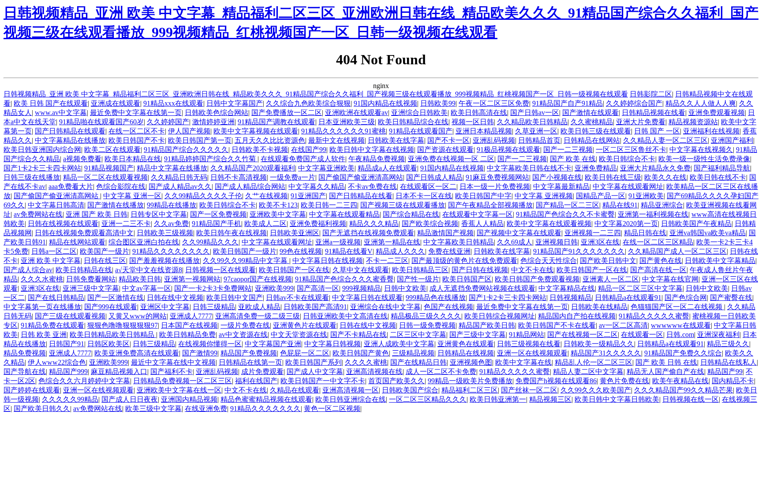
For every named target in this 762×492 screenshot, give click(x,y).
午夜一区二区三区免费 (494, 103)
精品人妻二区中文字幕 (588, 371)
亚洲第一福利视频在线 (653, 214)
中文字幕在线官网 (670, 279)
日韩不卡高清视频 (238, 177)
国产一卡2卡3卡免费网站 (213, 288)
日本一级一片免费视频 (494, 186)
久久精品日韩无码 (179, 177)
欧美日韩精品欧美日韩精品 (113, 334)
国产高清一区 (318, 288)
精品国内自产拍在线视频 (577, 316)
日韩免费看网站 (91, 279)
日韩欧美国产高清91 (315, 307)
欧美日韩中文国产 (234, 297)
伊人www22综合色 (57, 362)
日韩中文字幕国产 (234, 103)
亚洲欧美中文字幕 (278, 214)
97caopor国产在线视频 (258, 279)
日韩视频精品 (570, 297)
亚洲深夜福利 (718, 334)
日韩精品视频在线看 (653, 112)
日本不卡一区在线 (424, 196)
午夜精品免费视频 (376, 159)
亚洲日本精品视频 (484, 131)
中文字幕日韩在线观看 (367, 297)
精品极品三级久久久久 (426, 316)
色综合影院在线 (121, 186)
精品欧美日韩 (140, 279)
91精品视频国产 (109, 168)
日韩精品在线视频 (465, 353)
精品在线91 (620, 205)
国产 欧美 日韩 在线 (666, 362)
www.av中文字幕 (61, 112)
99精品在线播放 (171, 205)
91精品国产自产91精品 (567, 103)
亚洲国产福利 (732, 140)
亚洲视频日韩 (556, 242)
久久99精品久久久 (210, 242)
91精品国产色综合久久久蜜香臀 (344, 279)
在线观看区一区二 (428, 186)
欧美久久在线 (665, 177)
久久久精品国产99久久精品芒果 (683, 390)
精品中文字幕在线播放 (172, 168)
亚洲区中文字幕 (165, 307)
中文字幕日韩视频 (332, 344)
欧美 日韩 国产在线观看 (51, 103)
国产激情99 (199, 353)
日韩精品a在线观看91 (628, 297)
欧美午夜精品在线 (680, 381)
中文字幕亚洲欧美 (326, 168)
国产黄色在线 (660, 260)
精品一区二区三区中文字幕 (640, 288)
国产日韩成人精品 (434, 177)
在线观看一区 (642, 334)
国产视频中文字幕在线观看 (519, 233)
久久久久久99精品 (70, 399)
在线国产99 (308, 149)
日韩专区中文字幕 (159, 214)
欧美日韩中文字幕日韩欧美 (617, 399)
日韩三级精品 (214, 307)
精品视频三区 (550, 399)
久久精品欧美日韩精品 (532, 122)
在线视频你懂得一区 (210, 344)
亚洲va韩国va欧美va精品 (707, 233)
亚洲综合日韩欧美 (419, 112)
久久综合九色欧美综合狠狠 (308, 103)
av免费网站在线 (38, 214)
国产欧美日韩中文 (608, 260)
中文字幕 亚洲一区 (132, 196)
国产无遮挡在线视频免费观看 (368, 233)
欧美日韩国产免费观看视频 (537, 279)
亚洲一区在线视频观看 (532, 353)
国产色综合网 (686, 297)
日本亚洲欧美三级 (346, 122)
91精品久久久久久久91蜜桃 (343, 131)
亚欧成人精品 (259, 307)
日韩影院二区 (651, 94)
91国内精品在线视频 (385, 103)
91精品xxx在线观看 (173, 103)
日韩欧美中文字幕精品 (720, 260)
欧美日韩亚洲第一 (498, 399)
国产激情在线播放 (115, 205)
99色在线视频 (301, 251)
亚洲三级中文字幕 (91, 288)
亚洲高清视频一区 (350, 390)
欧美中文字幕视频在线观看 (255, 131)
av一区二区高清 (623, 325)
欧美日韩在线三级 (613, 177)
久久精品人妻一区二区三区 (665, 140)
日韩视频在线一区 (690, 399)
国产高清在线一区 (658, 270)
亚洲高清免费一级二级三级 (257, 316)
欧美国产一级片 (104, 251)
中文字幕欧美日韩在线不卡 (529, 168)
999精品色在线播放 (436, 297)
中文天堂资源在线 (299, 334)
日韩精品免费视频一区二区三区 (182, 381)
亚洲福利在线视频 (711, 131)
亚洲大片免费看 (640, 122)
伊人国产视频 (189, 131)
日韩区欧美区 (108, 344)
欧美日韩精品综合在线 (413, 122)
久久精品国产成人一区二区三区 (677, 251)
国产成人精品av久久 (180, 186)
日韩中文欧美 (405, 288)
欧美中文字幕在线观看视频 (549, 223)
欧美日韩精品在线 (84, 270)
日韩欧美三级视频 (165, 233)
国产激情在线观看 (590, 112)
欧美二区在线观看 (112, 149)
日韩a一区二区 (54, 251)
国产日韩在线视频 (480, 270)
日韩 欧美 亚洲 (44, 334)
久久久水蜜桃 (42, 279)
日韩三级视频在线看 (528, 344)
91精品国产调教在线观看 (276, 122)
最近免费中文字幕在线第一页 (136, 112)
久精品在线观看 (294, 390)
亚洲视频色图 (471, 362)
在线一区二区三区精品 (658, 242)
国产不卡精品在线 (358, 334)
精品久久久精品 (374, 223)
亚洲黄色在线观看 (465, 344)
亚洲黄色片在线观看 (304, 325)
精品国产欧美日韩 (487, 325)
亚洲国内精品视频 (189, 399)
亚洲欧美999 (274, 288)
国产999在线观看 (110, 307)
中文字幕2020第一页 (626, 223)
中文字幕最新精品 (561, 186)
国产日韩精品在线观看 (70, 131)
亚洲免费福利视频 (318, 223)
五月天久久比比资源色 (270, 140)
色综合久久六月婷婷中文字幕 (84, 381)
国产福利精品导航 (722, 168)
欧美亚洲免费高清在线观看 (136, 353)
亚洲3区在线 (600, 242)
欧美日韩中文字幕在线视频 (371, 149)
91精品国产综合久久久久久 (186, 149)
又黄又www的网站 (137, 316)
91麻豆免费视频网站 (497, 177)
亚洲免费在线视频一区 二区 (451, 159)
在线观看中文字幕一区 (477, 214)
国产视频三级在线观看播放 (402, 205)
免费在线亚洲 (449, 251)
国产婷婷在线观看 (32, 390)
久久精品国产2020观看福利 (252, 168)
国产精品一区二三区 (567, 205)
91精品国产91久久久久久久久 (579, 251)
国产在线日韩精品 (56, 297)
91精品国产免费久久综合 (683, 353)
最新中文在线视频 (336, 140)
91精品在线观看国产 (420, 131)
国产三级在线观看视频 (70, 316)
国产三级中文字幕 (477, 334)
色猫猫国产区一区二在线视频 (677, 307)
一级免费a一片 (292, 177)
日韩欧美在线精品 (599, 307)
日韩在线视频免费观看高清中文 (84, 233)
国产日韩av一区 (534, 112)
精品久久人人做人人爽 (700, 103)
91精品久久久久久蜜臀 (654, 316)
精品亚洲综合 (662, 205)
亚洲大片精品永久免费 (655, 168)
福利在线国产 (256, 381)
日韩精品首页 (539, 140)
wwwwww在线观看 (681, 325)
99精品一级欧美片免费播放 (470, 381)
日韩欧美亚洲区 (294, 233)
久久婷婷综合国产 (634, 103)
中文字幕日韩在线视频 (327, 260)
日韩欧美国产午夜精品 (696, 223)
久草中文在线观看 (360, 270)
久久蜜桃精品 (592, 122)
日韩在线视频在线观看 (63, 223)
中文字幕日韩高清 (56, 205)
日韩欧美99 (438, 103)
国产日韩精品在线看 (360, 196)
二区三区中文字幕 (418, 334)
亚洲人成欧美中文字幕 (399, 344)
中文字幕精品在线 (566, 288)
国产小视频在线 (557, 177)
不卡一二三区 (387, 260)
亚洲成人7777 (191, 316)
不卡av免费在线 (372, 186)
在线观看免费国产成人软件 (303, 159)
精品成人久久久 (400, 251)
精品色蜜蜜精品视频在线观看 (266, 399)
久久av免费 (171, 223)
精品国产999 (68, 371)
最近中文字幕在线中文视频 (173, 362)
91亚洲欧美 (646, 196)
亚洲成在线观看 (115, 103)
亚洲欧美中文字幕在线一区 (179, 390)
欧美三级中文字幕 (153, 408)
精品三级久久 (728, 344)
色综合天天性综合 (548, 260)
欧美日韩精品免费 (187, 334)
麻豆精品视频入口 (119, 371)
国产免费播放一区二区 (286, 112)
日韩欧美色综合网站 (216, 112)
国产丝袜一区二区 (529, 390)
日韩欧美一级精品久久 (599, 344)
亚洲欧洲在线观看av (356, 112)
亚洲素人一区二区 (611, 279)
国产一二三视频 (568, 149)
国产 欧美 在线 (573, 159)
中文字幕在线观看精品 (344, 214)
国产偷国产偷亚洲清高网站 (360, 177)
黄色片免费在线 (624, 381)
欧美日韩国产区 (467, 279)
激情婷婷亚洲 (213, 122)
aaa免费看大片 (71, 186)
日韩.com (680, 334)
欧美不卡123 (278, 205)
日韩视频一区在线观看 (220, 270)
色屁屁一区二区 (304, 353)
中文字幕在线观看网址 (628, 186)
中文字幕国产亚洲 (273, 344)
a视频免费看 (82, 159)
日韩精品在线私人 (728, 362)
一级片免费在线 (245, 325)
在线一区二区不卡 (136, 131)
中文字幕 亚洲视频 (544, 196)
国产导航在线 (25, 371)
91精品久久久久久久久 (265, 408)
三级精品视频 (413, 353)
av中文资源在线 (243, 334)
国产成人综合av (28, 270)
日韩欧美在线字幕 (396, 140)
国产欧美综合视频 (430, 223)
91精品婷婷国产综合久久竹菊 (211, 159)
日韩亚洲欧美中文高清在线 (345, 316)
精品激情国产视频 (445, 233)
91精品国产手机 (216, 223)
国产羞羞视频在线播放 (164, 260)
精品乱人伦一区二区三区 (593, 362)
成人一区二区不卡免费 (441, 371)
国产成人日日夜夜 (129, 399)
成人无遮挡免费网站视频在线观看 (482, 288)
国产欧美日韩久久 (42, 408)
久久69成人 (514, 242)
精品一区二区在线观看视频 (105, 177)
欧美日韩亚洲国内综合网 (42, 149)
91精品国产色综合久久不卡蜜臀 (565, 214)
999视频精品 (361, 288)
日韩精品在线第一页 (250, 362)
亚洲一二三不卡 (126, 223)
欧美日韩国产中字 (483, 196)
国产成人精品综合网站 (250, 186)
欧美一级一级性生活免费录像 (704, 159)
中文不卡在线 (532, 270)
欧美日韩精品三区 (420, 270)
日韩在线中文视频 (175, 297)
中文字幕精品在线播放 (70, 140)
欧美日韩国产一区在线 (294, 270)
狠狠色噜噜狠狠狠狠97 (122, 325)
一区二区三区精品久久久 (428, 399)
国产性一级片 (418, 279)
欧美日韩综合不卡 (627, 159)
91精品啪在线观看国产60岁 (101, 122)
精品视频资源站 (693, 122)
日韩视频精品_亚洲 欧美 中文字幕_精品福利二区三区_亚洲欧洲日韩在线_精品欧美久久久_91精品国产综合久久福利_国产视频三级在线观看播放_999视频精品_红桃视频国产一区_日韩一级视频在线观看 (316, 94)
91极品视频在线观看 (508, 149)
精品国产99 (725, 371)
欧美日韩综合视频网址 (499, 316)
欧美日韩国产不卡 (136, 140)
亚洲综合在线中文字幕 (385, 307)
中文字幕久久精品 (316, 186)
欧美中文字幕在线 (523, 362)
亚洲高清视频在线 (374, 371)
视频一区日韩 (473, 122)
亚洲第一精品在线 (392, 242)
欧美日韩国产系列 (313, 362)
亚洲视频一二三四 (592, 233)
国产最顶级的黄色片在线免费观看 (464, 260)
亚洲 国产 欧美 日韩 (96, 214)
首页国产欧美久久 (396, 381)
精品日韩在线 (645, 233)
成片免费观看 (262, 371)
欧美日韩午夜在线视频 (231, 233)
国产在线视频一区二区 (582, 334)
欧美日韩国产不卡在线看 (557, 325)
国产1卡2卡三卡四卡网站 (42, 168)
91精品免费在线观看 (52, 325)
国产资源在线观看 (445, 149)
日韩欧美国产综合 (410, 390)
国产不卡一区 (448, 140)
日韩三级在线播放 (32, 177)
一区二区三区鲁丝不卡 (631, 149)
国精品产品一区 (600, 196)
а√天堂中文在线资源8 (148, 270)
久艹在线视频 (266, 196)
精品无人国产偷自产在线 (665, 371)
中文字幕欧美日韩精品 (458, 242)
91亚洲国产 (308, 196)
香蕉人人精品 (482, 223)
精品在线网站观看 (77, 242)
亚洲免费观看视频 (716, 112)
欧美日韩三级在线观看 (595, 131)
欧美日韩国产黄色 (360, 353)
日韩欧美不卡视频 (260, 149)
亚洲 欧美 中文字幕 (51, 260)
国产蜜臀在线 (731, 297)
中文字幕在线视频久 (701, 149)
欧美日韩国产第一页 (200, 140)
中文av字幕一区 (146, 288)
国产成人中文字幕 (315, 371)
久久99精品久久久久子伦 (203, 196)
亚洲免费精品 (596, 168)
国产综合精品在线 (411, 214)
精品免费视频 (25, 353)
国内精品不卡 (733, 381)
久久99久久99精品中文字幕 (246, 260)
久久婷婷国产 (168, 122)
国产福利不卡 (171, 371)
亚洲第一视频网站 (192, 279)
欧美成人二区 (265, 223)
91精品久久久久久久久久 (171, 251)
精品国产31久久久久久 (606, 353)
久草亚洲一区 (536, 131)
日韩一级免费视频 (427, 325)
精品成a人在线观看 (387, 168)
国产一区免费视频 (218, 214)
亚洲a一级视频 (338, 242)
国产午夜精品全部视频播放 (490, 205)
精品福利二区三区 (469, 390)
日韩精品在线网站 (592, 140)
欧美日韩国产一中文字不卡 (322, 381)
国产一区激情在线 (115, 297)
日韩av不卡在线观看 (297, 297)
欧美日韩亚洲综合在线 (350, 399)
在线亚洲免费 (206, 408)
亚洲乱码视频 (494, 140)
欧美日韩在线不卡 (718, 177)
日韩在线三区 (105, 260)
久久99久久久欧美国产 (595, 390)
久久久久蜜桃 (366, 362)
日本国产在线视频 (189, 325)
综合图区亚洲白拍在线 (143, 242)
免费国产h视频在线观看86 (556, 381)
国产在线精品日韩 (418, 362)
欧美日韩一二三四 (329, 205)
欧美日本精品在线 (133, 159)
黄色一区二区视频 (332, 408)
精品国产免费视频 (248, 353)
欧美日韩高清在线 (479, 112)
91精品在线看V (349, 251)
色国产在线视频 (448, 307)
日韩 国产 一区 (657, 131)
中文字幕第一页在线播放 (42, 307)
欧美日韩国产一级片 (244, 251)
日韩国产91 (66, 344)
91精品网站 (526, 334)
